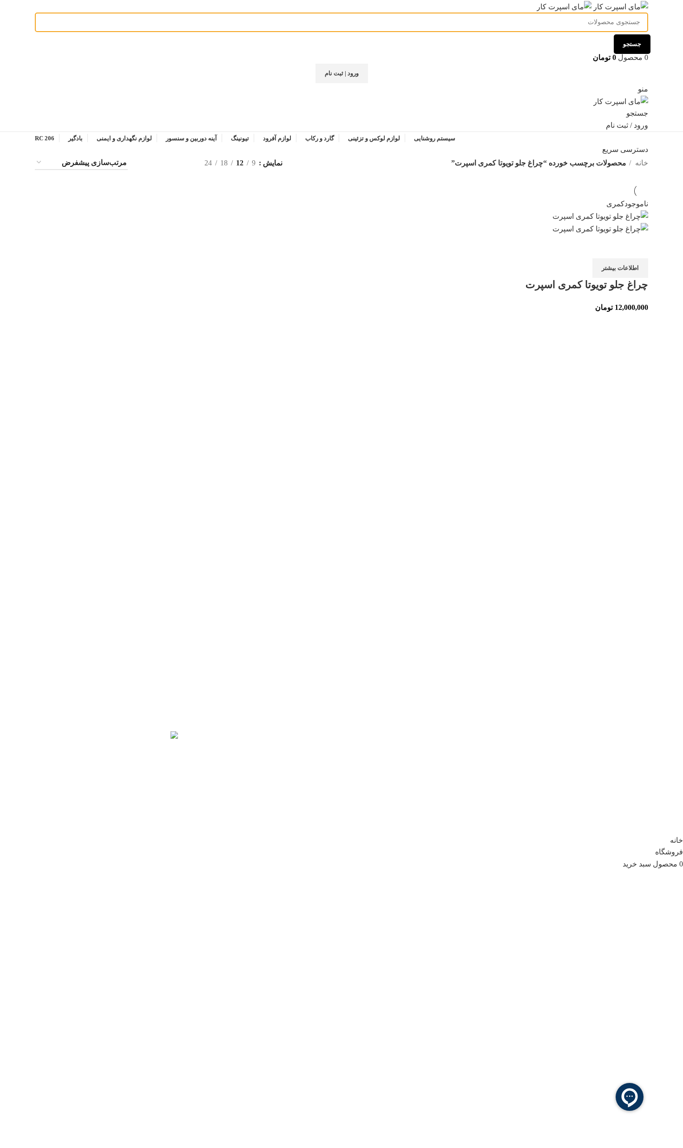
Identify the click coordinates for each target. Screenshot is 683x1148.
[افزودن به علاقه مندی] (611, 246)
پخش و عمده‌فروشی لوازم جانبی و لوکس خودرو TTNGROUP (271, 741)
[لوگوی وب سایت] (619, 6)
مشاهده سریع (636, 246)
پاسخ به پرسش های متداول (293, 763)
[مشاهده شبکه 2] (182, 163)
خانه (640, 163)
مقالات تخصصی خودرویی (453, 753)
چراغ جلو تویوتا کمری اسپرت (586, 284)
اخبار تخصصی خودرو (460, 770)
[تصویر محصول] (600, 228)
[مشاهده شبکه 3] (164, 163)
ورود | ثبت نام (342, 73)
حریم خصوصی (312, 798)
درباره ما (478, 805)
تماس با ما (476, 788)
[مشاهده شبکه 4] (147, 163)
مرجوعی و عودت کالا (302, 781)
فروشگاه (478, 736)
